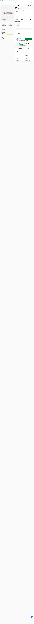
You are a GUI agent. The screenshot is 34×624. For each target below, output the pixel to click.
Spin (2, 19)
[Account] (31, 2)
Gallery (5, 19)
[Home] (17, 2)
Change (30, 16)
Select (30, 19)
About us (22, 0)
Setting (28, 48)
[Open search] (2, 2)
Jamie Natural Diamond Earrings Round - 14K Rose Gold (26, 23)
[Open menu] (1, 2)
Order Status (26, 0)
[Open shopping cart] (33, 2)
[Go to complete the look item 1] (23, 27)
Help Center (32, 0)
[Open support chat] (32, 617)
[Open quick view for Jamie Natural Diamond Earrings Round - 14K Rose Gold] (18, 25)
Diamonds (20, 48)
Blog (29, 0)
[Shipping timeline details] (21, 41)
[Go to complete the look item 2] (24, 27)
